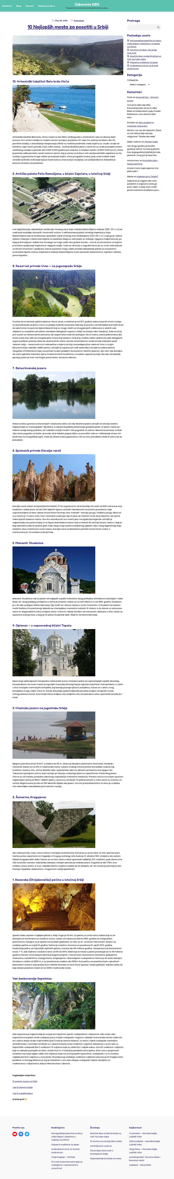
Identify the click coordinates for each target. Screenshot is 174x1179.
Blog (18, 6)
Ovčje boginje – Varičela (63, 1157)
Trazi (158, 27)
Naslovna (7, 6)
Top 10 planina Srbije (22, 1087)
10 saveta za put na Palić (24, 1081)
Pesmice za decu (46, 6)
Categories (132, 80)
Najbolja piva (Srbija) (147, 176)
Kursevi (29, 6)
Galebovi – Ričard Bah (140, 1165)
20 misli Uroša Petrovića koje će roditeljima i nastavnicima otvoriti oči (66, 1165)
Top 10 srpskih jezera (22, 1093)
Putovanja (79, 20)
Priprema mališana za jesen (144, 62)
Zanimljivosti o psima (101, 1146)
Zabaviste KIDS (87, 4)
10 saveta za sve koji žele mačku (106, 1141)
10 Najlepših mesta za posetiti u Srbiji (68, 27)
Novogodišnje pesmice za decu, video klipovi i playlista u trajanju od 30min (144, 43)
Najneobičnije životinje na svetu (106, 1158)
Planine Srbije (151, 141)
